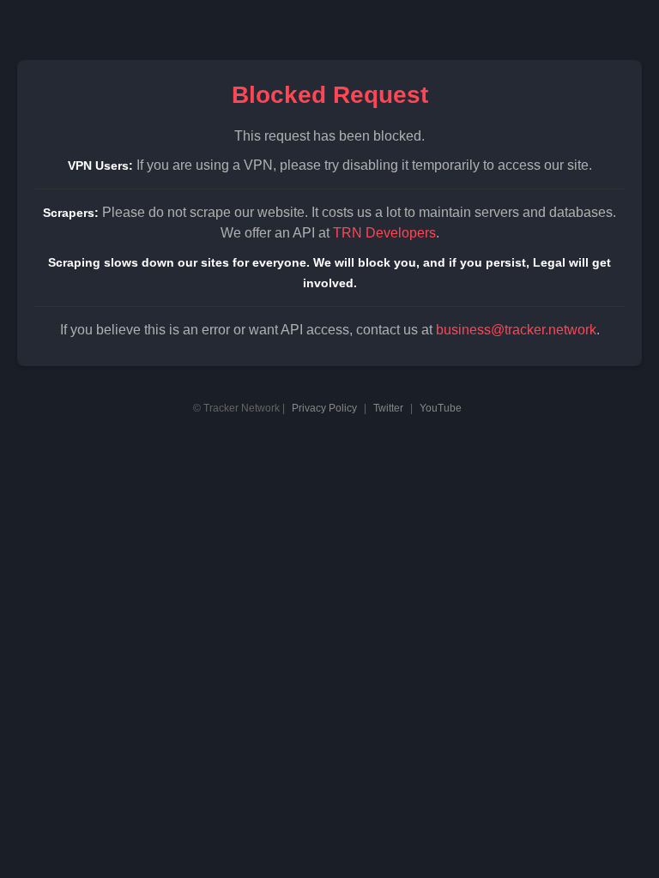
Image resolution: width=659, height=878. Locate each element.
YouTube (441, 408)
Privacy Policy (324, 408)
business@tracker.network (516, 329)
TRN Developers (384, 233)
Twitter (388, 408)
